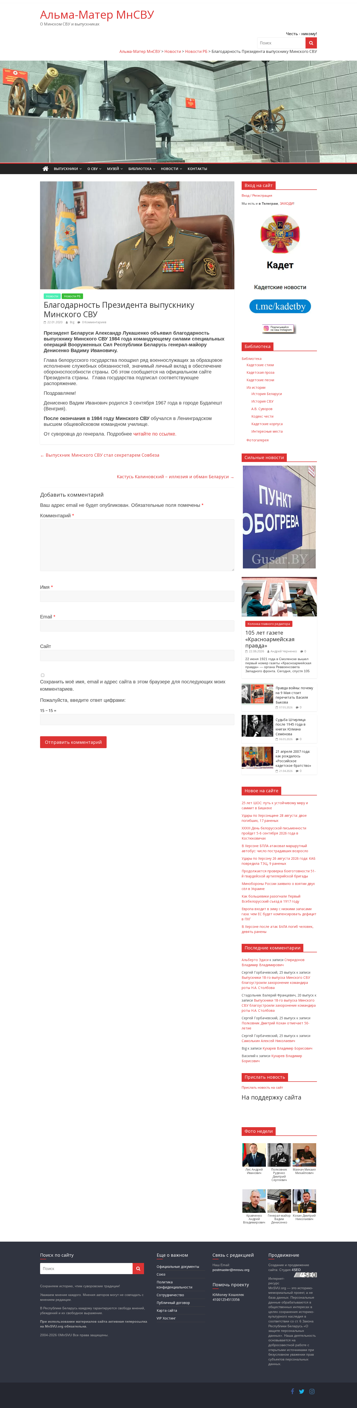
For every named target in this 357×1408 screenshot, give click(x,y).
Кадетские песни (260, 380)
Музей (113, 168)
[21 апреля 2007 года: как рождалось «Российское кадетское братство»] (257, 749)
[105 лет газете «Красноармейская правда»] (279, 579)
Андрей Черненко (284, 651)
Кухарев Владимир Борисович (287, 1048)
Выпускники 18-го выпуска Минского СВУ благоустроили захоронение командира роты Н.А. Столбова (276, 982)
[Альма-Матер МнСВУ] (45, 169)
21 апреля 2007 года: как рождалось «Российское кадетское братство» (293, 758)
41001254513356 (226, 1299)
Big (72, 322)
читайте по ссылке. (155, 434)
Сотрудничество (170, 1295)
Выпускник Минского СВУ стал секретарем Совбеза (99, 455)
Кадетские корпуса (267, 423)
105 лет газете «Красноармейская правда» (270, 639)
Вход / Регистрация (257, 195)
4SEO (296, 1270)
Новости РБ (72, 296)
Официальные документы (178, 1266)
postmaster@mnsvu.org (230, 1270)
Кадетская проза (260, 372)
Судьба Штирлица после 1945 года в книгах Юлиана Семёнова (291, 726)
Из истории (255, 387)
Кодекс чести (262, 416)
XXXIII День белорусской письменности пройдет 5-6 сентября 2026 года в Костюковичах (274, 833)
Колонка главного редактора (269, 624)
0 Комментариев (93, 322)
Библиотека (140, 168)
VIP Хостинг (166, 1318)
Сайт (45, 646)
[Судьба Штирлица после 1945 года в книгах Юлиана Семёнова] (257, 717)
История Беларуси (266, 393)
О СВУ (92, 168)
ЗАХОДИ (286, 203)
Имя (46, 587)
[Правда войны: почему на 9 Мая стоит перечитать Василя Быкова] (257, 685)
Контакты (197, 168)
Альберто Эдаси (255, 959)
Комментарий (57, 515)
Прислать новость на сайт (262, 1087)
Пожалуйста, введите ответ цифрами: (83, 700)
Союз (161, 1274)
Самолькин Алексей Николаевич (268, 1040)
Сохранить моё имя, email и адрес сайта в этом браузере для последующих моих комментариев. (132, 685)
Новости (169, 168)
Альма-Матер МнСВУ (97, 14)
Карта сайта (167, 1310)
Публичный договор (173, 1302)
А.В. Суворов (261, 408)
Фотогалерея (257, 440)
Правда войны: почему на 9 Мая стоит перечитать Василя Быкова (294, 695)
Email (47, 616)
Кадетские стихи (260, 365)
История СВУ (262, 401)
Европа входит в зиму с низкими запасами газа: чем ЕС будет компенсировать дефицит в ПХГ (279, 913)
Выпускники (66, 168)
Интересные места (267, 431)
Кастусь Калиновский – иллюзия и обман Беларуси (175, 476)
